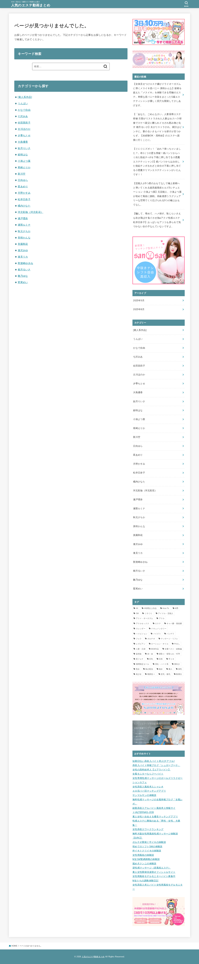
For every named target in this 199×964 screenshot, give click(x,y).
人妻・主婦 (141, 649)
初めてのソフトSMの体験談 (147, 846)
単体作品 (155, 649)
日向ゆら (23, 180)
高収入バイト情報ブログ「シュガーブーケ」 (156, 765)
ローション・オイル (159, 644)
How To (165, 608)
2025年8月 (138, 309)
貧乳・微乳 (165, 674)
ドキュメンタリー (158, 629)
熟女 (138, 669)
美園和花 (23, 244)
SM (137, 613)
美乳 (180, 669)
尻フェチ (139, 659)
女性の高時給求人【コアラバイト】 (151, 769)
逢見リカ (23, 256)
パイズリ (157, 634)
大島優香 (23, 141)
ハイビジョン (141, 634)
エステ (158, 623)
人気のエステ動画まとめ (30, 5)
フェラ (139, 639)
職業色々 (151, 674)
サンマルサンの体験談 (144, 795)
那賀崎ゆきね (25, 263)
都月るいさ (24, 269)
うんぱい (23, 103)
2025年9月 (138, 300)
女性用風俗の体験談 (143, 855)
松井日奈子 (24, 199)
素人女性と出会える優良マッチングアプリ (155, 816)
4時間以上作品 (150, 608)
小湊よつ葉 (24, 160)
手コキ (171, 659)
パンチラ (170, 634)
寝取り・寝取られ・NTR (169, 654)
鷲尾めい (23, 282)
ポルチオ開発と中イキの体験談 (149, 842)
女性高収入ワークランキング (148, 829)
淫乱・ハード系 (161, 664)
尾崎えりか (24, 167)
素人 (170, 669)
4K (137, 608)
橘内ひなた (24, 205)
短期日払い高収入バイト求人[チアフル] (153, 761)
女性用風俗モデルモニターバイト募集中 (154, 876)
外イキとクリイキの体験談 (146, 850)
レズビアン (141, 644)
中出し (177, 644)
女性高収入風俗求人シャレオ (148, 786)
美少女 (139, 674)
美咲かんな (24, 237)
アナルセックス (142, 623)
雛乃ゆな (23, 275)
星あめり (23, 186)
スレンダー (141, 629)
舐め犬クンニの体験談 (144, 863)
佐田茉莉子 (24, 122)
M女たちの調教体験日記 (145, 880)
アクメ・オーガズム (144, 618)
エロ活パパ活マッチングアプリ (149, 791)
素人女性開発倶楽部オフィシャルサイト (154, 872)
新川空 (21, 173)
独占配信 (149, 669)
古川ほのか (24, 129)
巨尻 (161, 659)
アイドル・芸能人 (165, 613)
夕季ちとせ (24, 135)
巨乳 (151, 659)
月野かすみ (24, 192)
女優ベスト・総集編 (173, 649)
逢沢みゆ (23, 250)
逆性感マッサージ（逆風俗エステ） (151, 868)
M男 (176, 608)
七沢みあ (23, 116)
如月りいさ (24, 148)
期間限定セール (142, 664)
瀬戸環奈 (23, 218)
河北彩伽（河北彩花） (30, 212)
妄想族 (139, 654)
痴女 (161, 669)
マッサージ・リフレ (169, 639)
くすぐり (148, 613)
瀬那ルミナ (24, 224)
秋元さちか (24, 231)
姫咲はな (23, 154)
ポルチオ (151, 639)
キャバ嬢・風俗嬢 (174, 623)
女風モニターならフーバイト (148, 774)
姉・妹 (150, 654)
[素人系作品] (25, 97)
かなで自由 (24, 109)
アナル (162, 618)
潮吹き (177, 664)
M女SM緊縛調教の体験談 (146, 859)
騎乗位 (179, 674)
